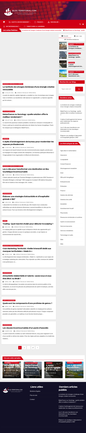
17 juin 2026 (8, 175)
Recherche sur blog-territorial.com (68, 82)
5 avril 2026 (8, 306)
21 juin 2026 (8, 147)
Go (79, 89)
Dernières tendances (72, 39)
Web (61, 239)
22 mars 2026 (8, 331)
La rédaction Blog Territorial (26, 92)
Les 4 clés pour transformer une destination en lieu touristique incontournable (70, 129)
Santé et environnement (9, 300)
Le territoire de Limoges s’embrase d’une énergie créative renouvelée (75, 49)
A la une (65, 36)
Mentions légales (35, 391)
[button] (80, 24)
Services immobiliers (66, 230)
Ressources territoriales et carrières (76, 44)
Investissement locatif (66, 208)
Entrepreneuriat (7, 193)
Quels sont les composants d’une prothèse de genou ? (27, 303)
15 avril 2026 (8, 254)
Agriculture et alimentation (68, 150)
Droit (61, 173)
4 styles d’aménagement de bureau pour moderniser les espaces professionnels (71, 121)
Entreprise (71, 62)
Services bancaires (66, 226)
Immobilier (63, 204)
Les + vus (79, 36)
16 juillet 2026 (9, 92)
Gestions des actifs (66, 199)
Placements (64, 213)
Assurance (63, 155)
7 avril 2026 (8, 281)
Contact (32, 399)
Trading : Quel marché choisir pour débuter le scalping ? (28, 224)
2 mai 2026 (7, 227)
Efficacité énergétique (74, 53)
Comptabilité (64, 159)
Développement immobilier (68, 168)
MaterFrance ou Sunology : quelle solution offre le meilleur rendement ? (75, 58)
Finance (5, 220)
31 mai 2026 (7, 202)
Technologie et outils (66, 235)
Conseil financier (65, 164)
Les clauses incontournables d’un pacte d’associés (25, 328)
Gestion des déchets (66, 195)
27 (33, 347)
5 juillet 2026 (8, 120)
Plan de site (33, 395)
